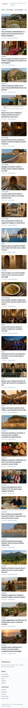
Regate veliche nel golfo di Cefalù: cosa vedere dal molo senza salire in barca (13, 248)
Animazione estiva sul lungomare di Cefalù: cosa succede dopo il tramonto (13, 356)
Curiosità (4, 270)
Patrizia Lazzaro (12, 92)
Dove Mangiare (19, 10)
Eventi (3, 243)
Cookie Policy (4, 698)
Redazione (4, 692)
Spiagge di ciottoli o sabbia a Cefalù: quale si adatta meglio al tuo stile (12, 169)
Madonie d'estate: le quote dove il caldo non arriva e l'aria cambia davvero (13, 570)
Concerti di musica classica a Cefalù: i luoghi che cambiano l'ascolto (11, 329)
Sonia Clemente (12, 173)
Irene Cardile (11, 200)
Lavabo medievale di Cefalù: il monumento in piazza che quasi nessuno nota (12, 196)
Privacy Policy (5, 696)
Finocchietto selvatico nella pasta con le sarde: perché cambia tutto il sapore (13, 302)
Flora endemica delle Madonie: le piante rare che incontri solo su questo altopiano (13, 34)
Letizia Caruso (11, 65)
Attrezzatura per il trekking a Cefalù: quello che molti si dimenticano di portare (11, 115)
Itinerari (3, 29)
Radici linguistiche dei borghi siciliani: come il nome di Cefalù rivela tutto (12, 543)
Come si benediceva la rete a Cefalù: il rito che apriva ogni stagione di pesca (11, 489)
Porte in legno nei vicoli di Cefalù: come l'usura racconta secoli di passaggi (13, 275)
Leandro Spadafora (12, 225)
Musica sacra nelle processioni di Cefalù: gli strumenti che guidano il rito (13, 383)
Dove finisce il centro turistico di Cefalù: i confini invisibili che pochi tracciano (13, 142)
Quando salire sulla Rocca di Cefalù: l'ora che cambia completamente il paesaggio (11, 649)
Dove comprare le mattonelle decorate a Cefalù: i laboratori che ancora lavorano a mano (13, 516)
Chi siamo (3, 689)
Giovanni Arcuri (11, 387)
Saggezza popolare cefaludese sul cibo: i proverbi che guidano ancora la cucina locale (13, 462)
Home (3, 10)
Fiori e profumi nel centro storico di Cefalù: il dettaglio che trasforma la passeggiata (13, 61)
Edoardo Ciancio (12, 119)
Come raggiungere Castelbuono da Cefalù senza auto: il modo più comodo (13, 622)
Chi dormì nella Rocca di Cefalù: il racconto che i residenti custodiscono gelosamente (13, 435)
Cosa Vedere (9, 10)
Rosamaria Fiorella (12, 520)
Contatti (3, 694)
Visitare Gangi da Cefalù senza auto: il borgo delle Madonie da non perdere (13, 88)
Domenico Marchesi (13, 38)
